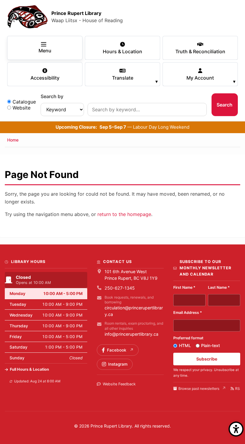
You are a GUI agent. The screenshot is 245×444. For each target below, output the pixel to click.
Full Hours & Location (29, 369)
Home (13, 139)
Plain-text (210, 345)
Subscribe (206, 358)
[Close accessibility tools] (236, 429)
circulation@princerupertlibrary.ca (134, 311)
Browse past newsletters (198, 388)
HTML (185, 345)
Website (21, 108)
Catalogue (24, 102)
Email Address (187, 312)
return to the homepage (124, 214)
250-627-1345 (120, 288)
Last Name (219, 287)
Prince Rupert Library (76, 13)
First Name (184, 287)
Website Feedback (119, 384)
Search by (52, 96)
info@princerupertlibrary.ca (131, 334)
